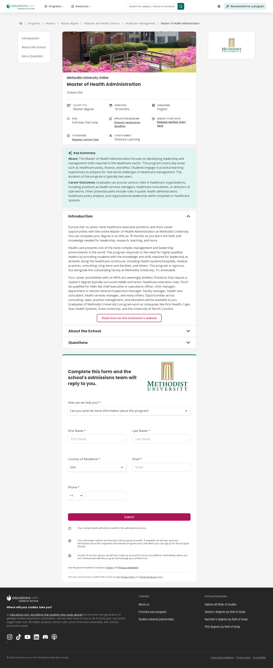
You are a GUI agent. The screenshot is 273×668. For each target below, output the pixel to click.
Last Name (141, 431)
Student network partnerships (156, 619)
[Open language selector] (219, 6)
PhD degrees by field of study (222, 626)
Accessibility (259, 657)
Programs (55, 6)
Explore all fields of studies (221, 604)
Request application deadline (127, 124)
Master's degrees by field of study (225, 611)
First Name (77, 431)
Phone (73, 487)
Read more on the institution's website (129, 318)
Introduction (30, 38)
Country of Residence (84, 459)
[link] (180, 23)
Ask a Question (32, 56)
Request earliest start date (171, 123)
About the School (34, 47)
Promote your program (153, 611)
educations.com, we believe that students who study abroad (46, 614)
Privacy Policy (128, 576)
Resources (82, 6)
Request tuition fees (85, 139)
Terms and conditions (222, 657)
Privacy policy (243, 657)
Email (137, 459)
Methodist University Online (87, 77)
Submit (129, 517)
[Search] (181, 6)
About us (144, 604)
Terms (109, 567)
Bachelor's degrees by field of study (226, 619)
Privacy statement (128, 567)
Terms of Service (148, 576)
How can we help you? (84, 403)
